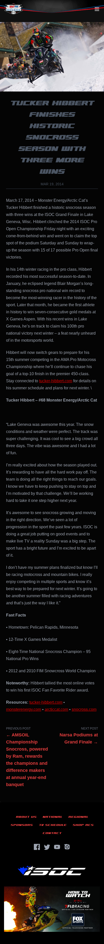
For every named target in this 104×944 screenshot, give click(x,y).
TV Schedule (53, 825)
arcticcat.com (56, 709)
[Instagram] (67, 847)
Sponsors (22, 825)
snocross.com (84, 709)
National (52, 817)
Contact (52, 833)
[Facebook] (37, 847)
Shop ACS (83, 825)
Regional (78, 817)
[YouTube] (57, 847)
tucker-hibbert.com (55, 381)
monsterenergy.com (23, 709)
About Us (26, 817)
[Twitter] (47, 847)
